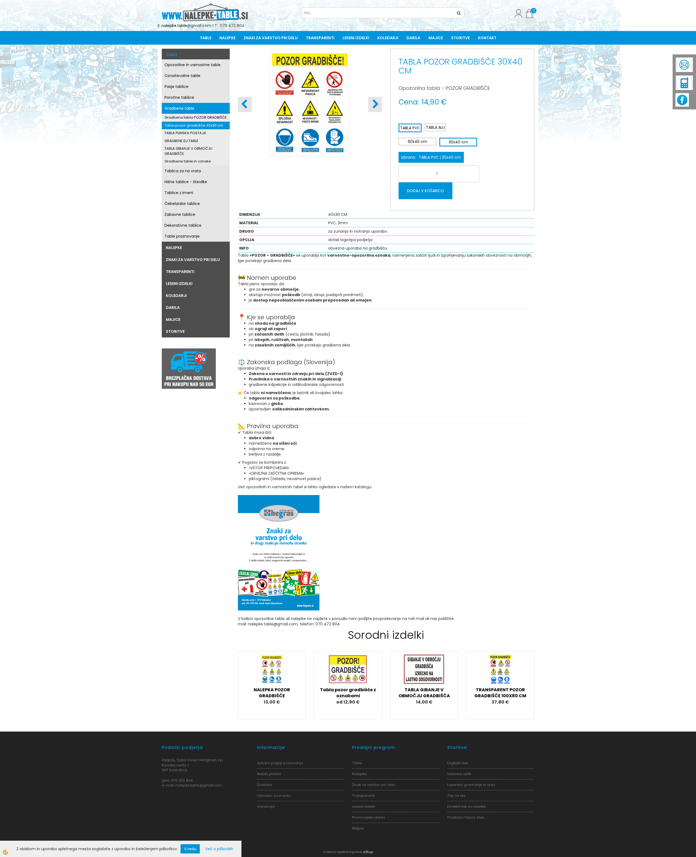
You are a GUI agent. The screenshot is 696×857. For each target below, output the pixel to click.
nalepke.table (174, 25)
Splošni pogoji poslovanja (280, 763)
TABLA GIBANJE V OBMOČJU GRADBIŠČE (188, 151)
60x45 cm (417, 141)
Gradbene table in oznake (187, 161)
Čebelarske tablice (182, 203)
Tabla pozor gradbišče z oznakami (348, 693)
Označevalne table (182, 75)
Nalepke (227, 38)
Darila (413, 38)
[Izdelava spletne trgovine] (368, 852)
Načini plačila (269, 773)
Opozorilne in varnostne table (192, 64)
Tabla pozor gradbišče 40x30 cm (193, 125)
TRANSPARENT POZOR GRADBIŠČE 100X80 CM (500, 693)
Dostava (264, 784)
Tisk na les (456, 795)
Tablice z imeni (178, 192)
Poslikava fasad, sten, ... (467, 817)
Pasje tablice (176, 86)
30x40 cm (458, 142)
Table (205, 38)
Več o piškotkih (219, 849)
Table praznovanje (182, 236)
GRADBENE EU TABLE (181, 140)
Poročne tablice (179, 97)
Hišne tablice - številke (185, 182)
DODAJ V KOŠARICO (425, 190)
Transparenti (320, 38)
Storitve (460, 38)
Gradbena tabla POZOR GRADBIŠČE (195, 117)
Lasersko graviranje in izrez (471, 784)
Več (272, 676)
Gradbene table (179, 108)
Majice (435, 38)
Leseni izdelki (356, 38)
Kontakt (487, 38)
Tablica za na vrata (182, 171)
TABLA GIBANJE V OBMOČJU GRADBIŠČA (424, 693)
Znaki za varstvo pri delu (271, 38)
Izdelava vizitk (459, 773)
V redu (190, 849)
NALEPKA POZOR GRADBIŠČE (272, 693)
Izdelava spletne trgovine (342, 852)
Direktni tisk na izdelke (466, 806)
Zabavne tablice (179, 214)
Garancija (266, 806)
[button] (375, 104)
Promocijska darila (368, 817)
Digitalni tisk (457, 763)
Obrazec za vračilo (274, 795)
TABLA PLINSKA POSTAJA (185, 133)
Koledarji (387, 38)
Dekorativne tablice (182, 225)
